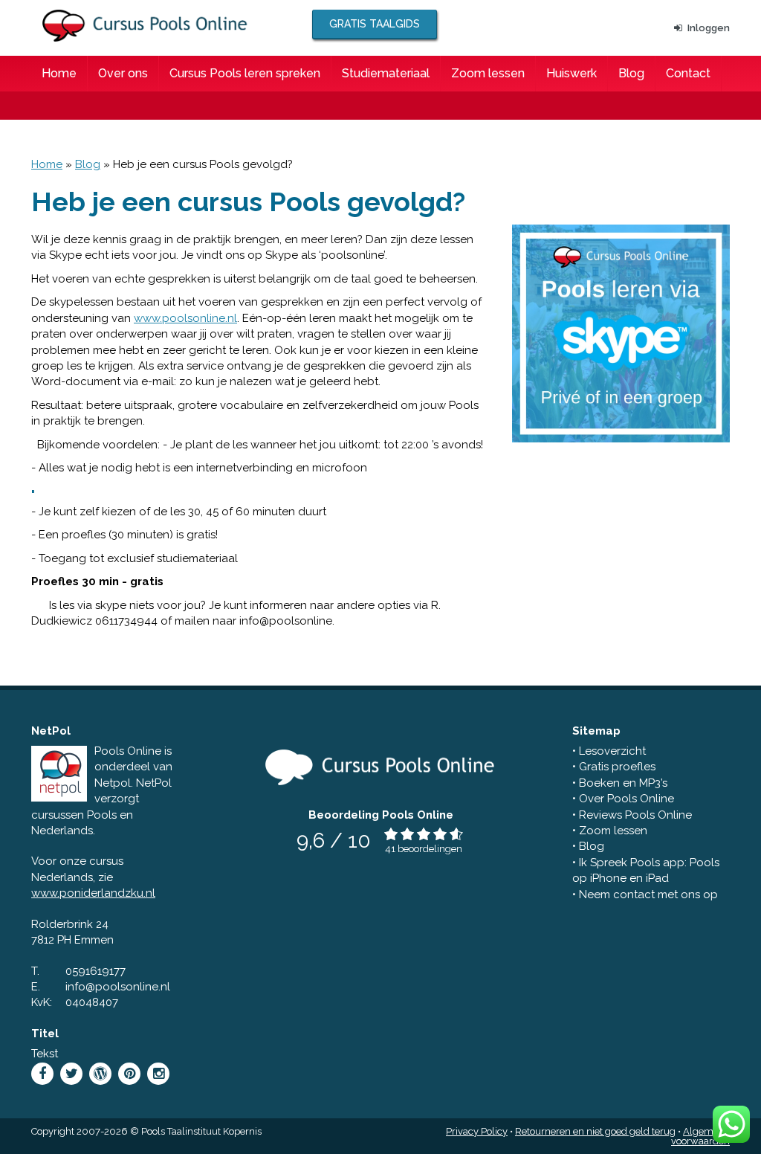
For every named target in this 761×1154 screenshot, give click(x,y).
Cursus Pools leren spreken (244, 73)
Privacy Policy (477, 1131)
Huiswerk (571, 73)
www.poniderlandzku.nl (93, 893)
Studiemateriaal (386, 73)
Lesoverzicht (612, 751)
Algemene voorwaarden (700, 1136)
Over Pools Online (626, 798)
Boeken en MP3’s (623, 783)
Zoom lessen (488, 73)
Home (59, 73)
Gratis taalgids (374, 24)
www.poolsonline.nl (185, 318)
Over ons (123, 73)
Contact (688, 73)
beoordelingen (430, 848)
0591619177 (95, 971)
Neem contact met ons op (648, 894)
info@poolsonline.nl (117, 986)
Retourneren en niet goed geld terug (595, 1131)
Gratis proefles (617, 766)
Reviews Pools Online (635, 815)
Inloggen (708, 27)
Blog (631, 73)
